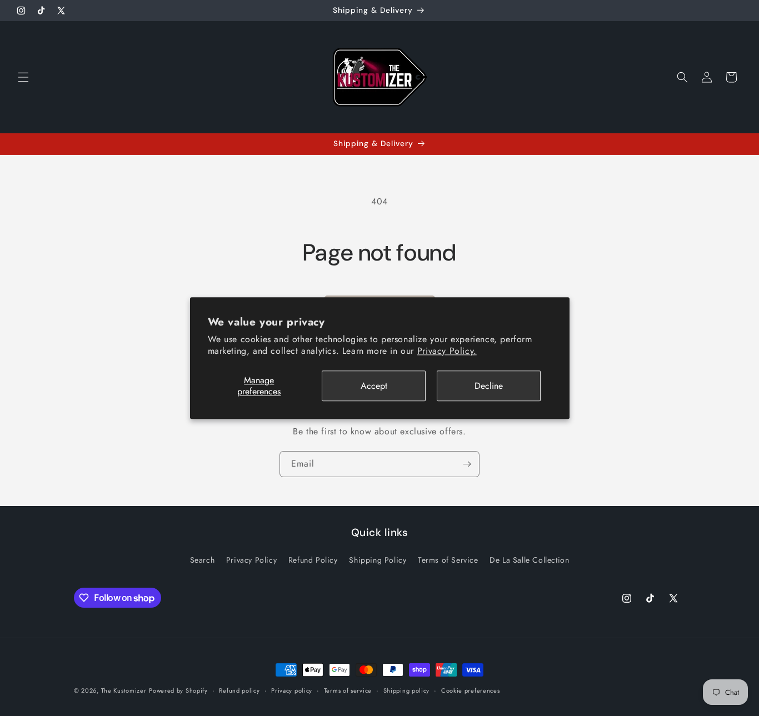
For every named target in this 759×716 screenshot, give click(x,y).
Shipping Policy (377, 559)
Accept (374, 385)
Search (202, 559)
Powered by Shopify (178, 690)
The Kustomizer (124, 690)
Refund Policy (313, 559)
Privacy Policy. (447, 350)
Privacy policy (291, 690)
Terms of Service (448, 559)
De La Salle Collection (529, 559)
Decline (489, 385)
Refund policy (239, 690)
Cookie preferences (470, 690)
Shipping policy (406, 690)
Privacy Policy (251, 559)
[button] (23, 77)
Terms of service (348, 690)
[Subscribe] (467, 464)
